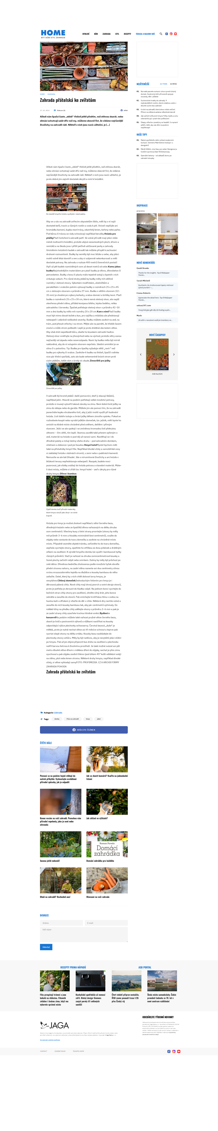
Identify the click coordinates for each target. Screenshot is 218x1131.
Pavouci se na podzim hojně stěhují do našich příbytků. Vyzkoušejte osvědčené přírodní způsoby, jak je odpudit (58, 779)
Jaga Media (109, 1035)
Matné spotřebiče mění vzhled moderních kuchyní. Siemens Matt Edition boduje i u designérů (157, 142)
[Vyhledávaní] (161, 34)
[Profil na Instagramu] (171, 34)
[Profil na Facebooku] (166, 34)
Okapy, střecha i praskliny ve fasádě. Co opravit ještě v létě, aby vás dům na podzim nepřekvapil (159, 125)
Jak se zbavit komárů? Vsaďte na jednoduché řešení (107, 777)
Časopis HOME (78, 1051)
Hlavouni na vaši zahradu (97, 896)
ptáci (99, 719)
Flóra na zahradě (73, 719)
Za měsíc (173, 84)
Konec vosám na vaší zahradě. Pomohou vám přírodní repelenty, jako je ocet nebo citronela (60, 821)
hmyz (88, 719)
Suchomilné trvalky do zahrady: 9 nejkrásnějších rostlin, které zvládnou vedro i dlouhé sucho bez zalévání (158, 103)
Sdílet (126, 110)
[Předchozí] (141, 354)
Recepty (127, 33)
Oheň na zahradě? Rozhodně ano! (55, 896)
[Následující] (174, 354)
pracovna (141, 211)
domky (56, 719)
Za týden (163, 84)
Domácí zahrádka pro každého (100, 860)
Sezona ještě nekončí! (50, 860)
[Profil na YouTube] (175, 34)
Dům (96, 33)
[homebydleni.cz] (53, 34)
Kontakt (43, 1051)
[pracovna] (147, 223)
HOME (42, 94)
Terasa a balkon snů (145, 33)
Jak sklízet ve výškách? (97, 818)
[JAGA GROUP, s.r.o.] (54, 1025)
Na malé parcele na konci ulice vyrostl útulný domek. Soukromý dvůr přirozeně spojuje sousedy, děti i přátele (158, 94)
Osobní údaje (60, 1051)
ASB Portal (145, 967)
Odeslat (46, 947)
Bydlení (86, 33)
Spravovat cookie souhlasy (50, 1040)
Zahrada (107, 33)
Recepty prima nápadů (73, 967)
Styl (117, 33)
